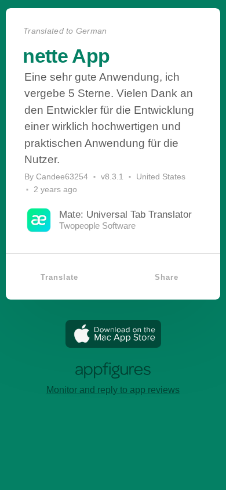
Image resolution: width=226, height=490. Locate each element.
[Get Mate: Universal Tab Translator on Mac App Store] (113, 345)
